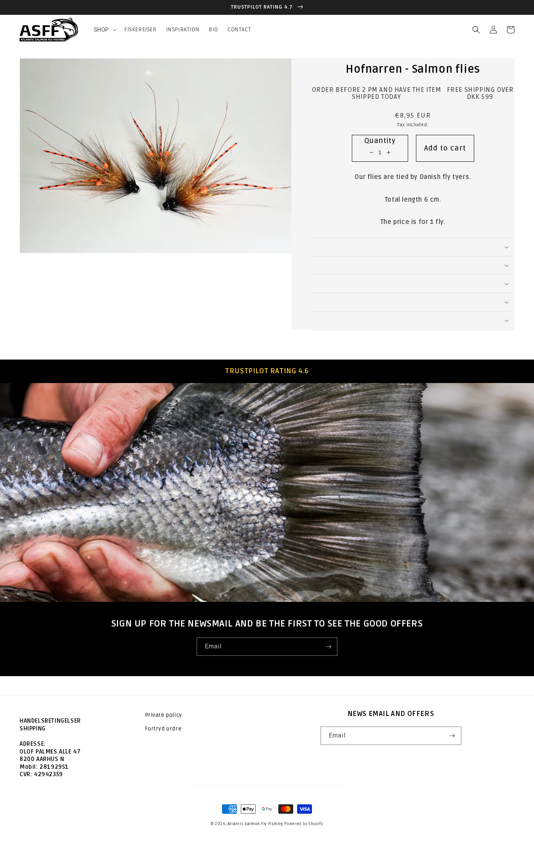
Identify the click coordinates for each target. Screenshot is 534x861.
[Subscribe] (328, 646)
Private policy (163, 715)
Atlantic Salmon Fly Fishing (255, 824)
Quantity (379, 140)
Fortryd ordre (163, 728)
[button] (104, 29)
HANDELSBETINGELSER (50, 720)
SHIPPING (33, 728)
